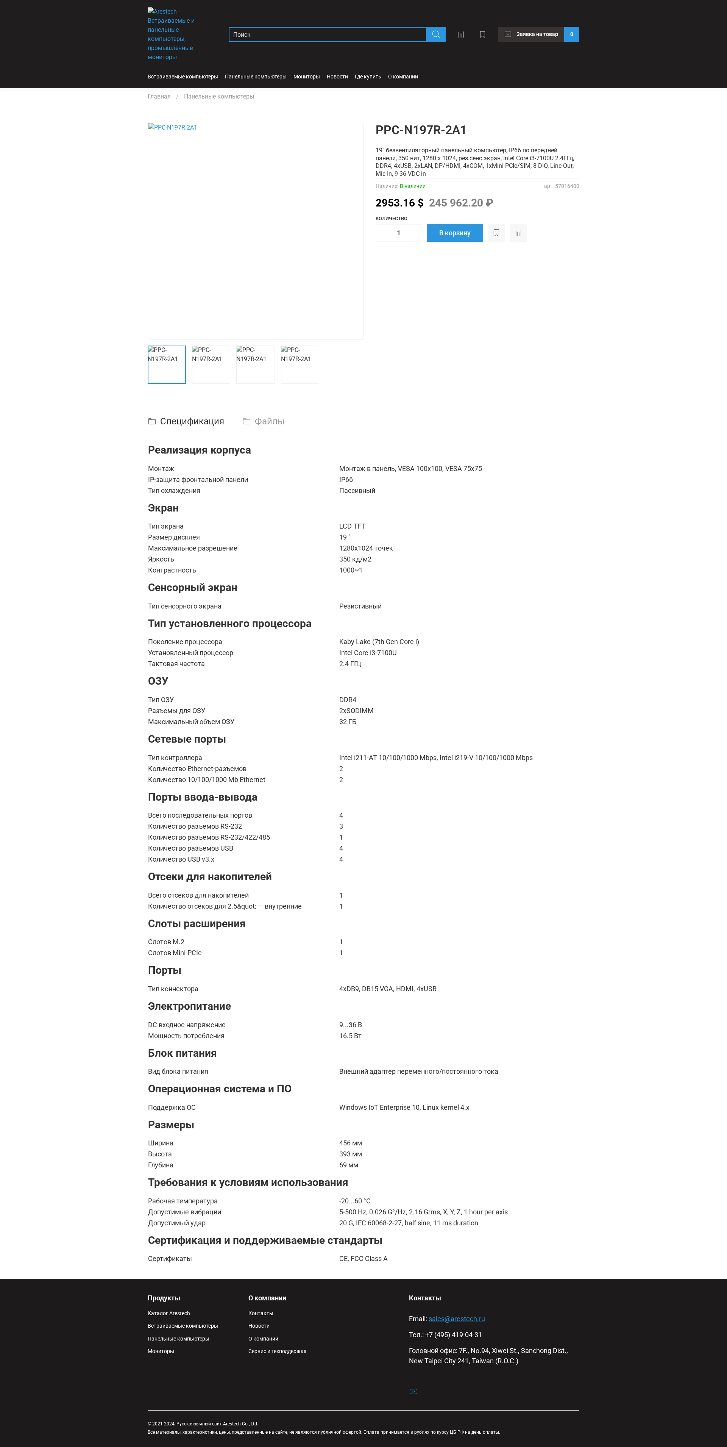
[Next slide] (351, 231)
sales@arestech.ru (457, 1319)
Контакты (260, 1313)
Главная (159, 96)
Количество (391, 218)
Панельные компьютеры (256, 77)
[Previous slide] (160, 231)
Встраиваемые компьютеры (183, 77)
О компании (263, 1339)
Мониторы (306, 77)
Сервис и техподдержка (277, 1351)
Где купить (368, 77)
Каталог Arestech (169, 1313)
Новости (337, 77)
